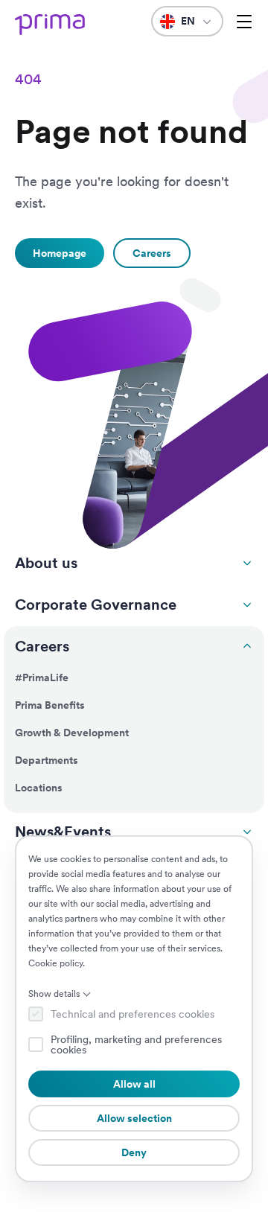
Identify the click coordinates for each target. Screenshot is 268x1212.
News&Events (63, 832)
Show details (54, 994)
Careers (42, 646)
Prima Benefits (50, 705)
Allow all (134, 1084)
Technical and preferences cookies (132, 1014)
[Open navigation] (244, 22)
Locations (39, 788)
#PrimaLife (41, 677)
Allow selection (134, 1118)
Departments (46, 760)
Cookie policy (55, 963)
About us (46, 563)
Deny (134, 1152)
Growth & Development (72, 733)
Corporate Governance (95, 604)
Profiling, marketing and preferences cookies (136, 1044)
